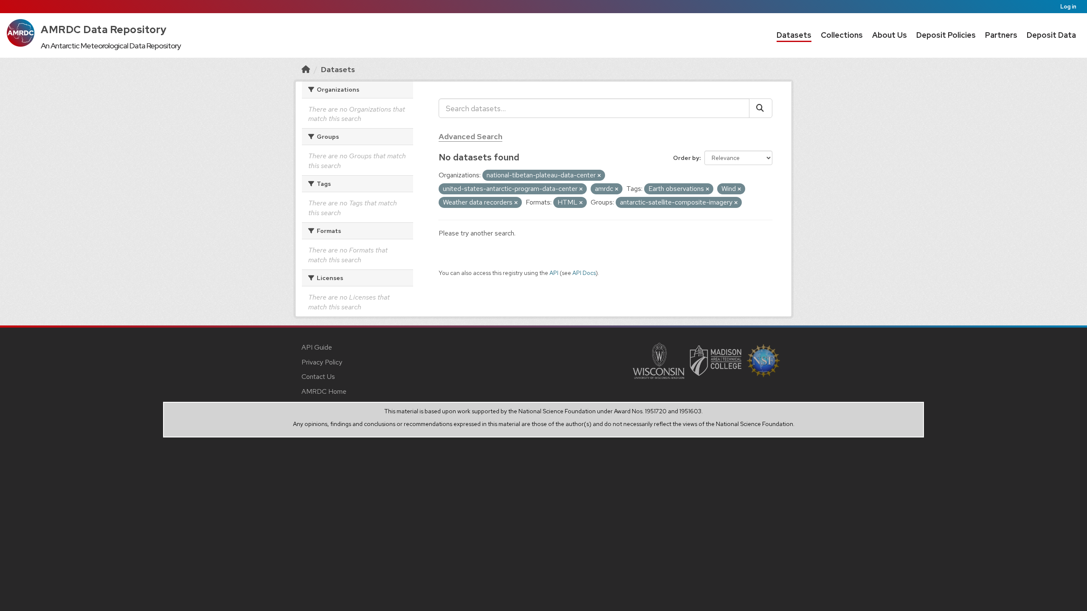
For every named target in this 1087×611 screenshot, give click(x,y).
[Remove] (599, 176)
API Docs (584, 273)
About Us (889, 35)
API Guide (316, 347)
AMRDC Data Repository (104, 29)
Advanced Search (470, 136)
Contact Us (318, 376)
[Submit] (760, 108)
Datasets (794, 35)
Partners (1001, 35)
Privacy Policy (321, 362)
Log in (1068, 6)
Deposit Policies (946, 35)
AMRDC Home (323, 391)
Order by (686, 158)
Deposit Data (1051, 35)
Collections (842, 35)
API (553, 273)
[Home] (305, 69)
